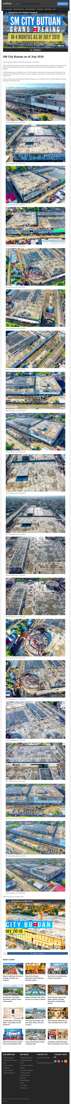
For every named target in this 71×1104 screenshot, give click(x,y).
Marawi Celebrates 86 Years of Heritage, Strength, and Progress (13, 978)
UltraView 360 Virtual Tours (18, 9)
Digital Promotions (48, 9)
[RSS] (65, 1061)
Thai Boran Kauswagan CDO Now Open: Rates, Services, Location (34, 1022)
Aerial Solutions (40, 9)
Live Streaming (9, 9)
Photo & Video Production (30, 9)
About (54, 9)
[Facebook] (55, 1061)
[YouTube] (58, 1061)
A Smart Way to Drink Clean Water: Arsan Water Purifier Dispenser (12, 1022)
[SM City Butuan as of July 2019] (13, 968)
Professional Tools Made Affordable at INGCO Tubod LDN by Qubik (12, 999)
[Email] (62, 1061)
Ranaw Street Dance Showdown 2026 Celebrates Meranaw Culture (34, 978)
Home (3, 9)
